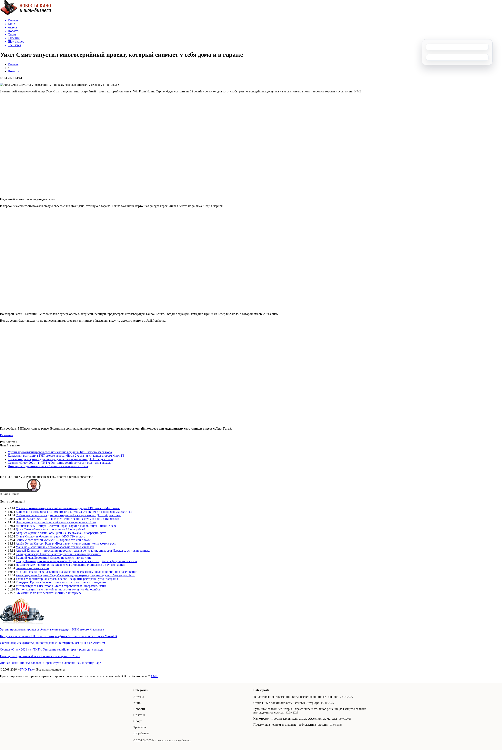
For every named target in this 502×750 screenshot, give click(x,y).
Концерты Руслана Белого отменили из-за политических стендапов (61, 582)
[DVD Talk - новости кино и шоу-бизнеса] (25, 14)
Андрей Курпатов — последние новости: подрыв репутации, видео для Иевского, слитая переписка (83, 550)
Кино (137, 702)
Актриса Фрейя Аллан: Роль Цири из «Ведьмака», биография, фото (61, 533)
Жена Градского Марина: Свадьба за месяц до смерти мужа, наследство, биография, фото (75, 575)
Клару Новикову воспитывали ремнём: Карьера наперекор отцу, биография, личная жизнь (76, 561)
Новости (13, 71)
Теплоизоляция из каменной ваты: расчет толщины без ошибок (58, 589)
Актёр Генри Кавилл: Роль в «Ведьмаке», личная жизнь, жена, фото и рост (66, 543)
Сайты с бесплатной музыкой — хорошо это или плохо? (53, 540)
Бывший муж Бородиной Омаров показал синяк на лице (53, 557)
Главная (13, 64)
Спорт (137, 721)
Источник (6, 435)
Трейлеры (139, 727)
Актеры (138, 696)
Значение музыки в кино (32, 568)
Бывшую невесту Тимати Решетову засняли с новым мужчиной (58, 554)
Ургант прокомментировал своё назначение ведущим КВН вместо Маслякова (60, 452)
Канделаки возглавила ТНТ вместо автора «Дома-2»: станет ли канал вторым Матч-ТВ (66, 455)
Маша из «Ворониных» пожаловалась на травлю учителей (55, 547)
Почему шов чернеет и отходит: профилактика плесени (290, 724)
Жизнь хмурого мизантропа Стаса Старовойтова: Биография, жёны (61, 586)
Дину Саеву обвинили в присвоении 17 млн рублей (50, 529)
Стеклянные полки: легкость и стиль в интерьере (49, 593)
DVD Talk (26, 669)
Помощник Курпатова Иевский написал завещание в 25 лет (48, 466)
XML (154, 676)
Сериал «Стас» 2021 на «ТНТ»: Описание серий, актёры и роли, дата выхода (59, 462)
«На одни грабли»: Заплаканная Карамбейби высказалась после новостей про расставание (76, 571)
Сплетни (139, 715)
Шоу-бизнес (141, 733)
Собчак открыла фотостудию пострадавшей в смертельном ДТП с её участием (60, 459)
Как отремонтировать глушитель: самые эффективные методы (295, 718)
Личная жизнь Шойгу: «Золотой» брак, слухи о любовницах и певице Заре (66, 525)
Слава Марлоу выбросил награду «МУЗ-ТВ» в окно (50, 536)
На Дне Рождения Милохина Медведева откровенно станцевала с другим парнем (70, 564)
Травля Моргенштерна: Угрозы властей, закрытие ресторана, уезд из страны (67, 578)
